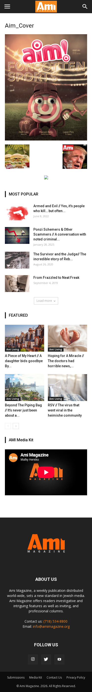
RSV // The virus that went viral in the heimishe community (65, 410)
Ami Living (12, 349)
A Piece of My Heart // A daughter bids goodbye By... (24, 361)
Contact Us (54, 677)
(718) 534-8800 (55, 621)
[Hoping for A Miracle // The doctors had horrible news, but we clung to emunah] (67, 338)
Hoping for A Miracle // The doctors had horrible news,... (66, 361)
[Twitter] (46, 659)
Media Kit (35, 677)
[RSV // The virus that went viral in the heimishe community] (67, 387)
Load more (44, 301)
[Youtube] (59, 659)
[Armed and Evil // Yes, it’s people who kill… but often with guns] (17, 212)
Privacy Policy (75, 677)
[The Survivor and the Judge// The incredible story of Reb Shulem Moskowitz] (17, 260)
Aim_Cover (19, 25)
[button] (85, 6)
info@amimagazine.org (51, 626)
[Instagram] (33, 659)
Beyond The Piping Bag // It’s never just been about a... (23, 410)
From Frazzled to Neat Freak (56, 278)
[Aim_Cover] (46, 139)
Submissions (16, 677)
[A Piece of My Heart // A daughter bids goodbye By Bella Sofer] (24, 338)
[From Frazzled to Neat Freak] (17, 283)
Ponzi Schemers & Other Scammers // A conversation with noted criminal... (59, 234)
